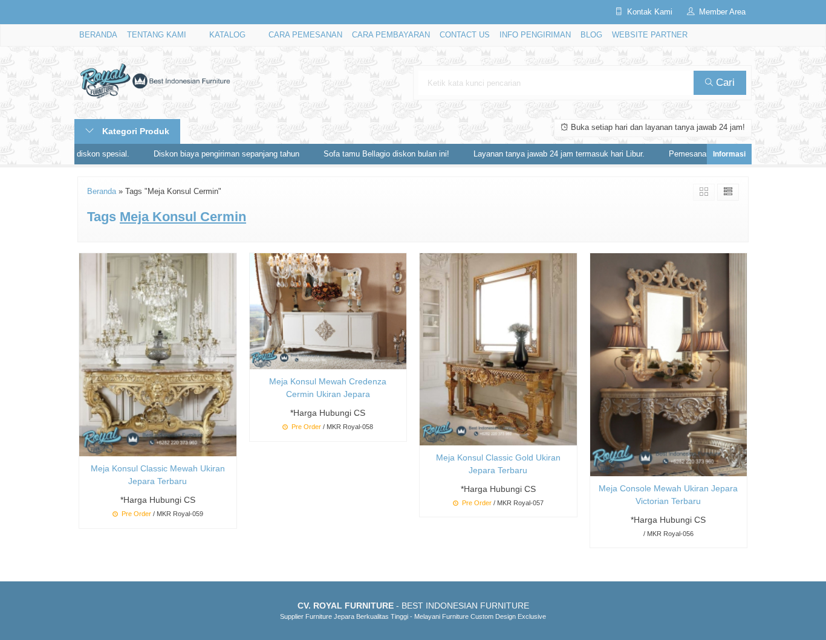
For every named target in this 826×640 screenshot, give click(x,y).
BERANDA (98, 35)
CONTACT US (465, 35)
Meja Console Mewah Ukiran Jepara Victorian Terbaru (668, 494)
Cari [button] (724, 82)
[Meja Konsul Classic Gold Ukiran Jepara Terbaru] (498, 349)
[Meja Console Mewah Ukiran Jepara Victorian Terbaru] (668, 364)
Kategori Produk (134, 131)
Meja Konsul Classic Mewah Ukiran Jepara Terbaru (158, 475)
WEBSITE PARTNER (650, 35)
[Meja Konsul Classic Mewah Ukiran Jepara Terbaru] (157, 354)
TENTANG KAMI (156, 35)
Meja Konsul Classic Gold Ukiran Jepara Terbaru (498, 464)
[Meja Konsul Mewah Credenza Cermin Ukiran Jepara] (328, 310)
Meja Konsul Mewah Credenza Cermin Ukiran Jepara (327, 388)
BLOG (591, 35)
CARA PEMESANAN (305, 35)
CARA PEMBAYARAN (391, 35)
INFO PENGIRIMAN (535, 35)
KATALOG (227, 35)
